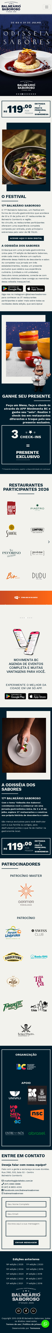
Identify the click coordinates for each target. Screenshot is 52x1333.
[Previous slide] (4, 55)
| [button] (14, 1264)
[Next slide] (47, 55)
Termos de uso (13, 1324)
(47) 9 (7, 1187)
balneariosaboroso (13, 1193)
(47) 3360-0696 (12, 1184)
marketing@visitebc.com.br (18, 1180)
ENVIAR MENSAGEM (26, 1242)
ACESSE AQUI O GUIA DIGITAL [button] (26, 238)
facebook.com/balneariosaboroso (21, 1190)
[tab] (16, 94)
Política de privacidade (34, 1324)
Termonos (35, 1328)
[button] (11, 508)
